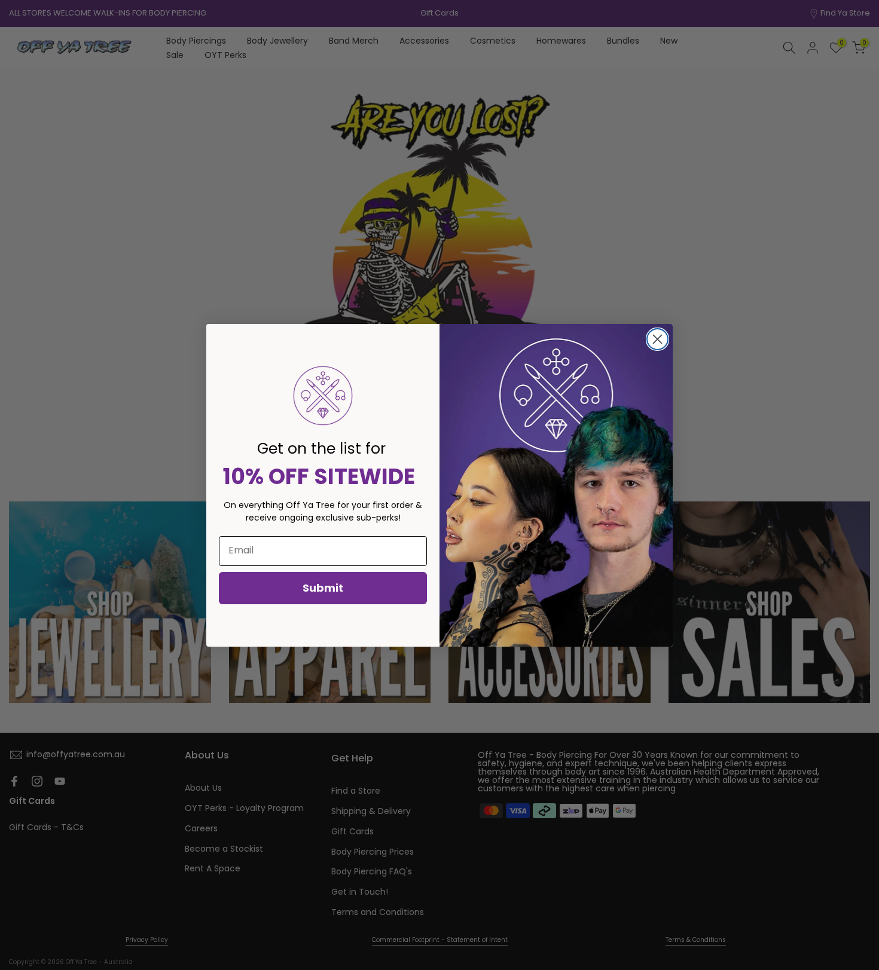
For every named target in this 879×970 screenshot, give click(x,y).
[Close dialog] (657, 339)
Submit (323, 587)
